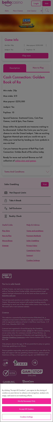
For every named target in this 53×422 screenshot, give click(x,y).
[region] (26, 402)
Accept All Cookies (26, 409)
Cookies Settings (26, 417)
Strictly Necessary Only (26, 401)
